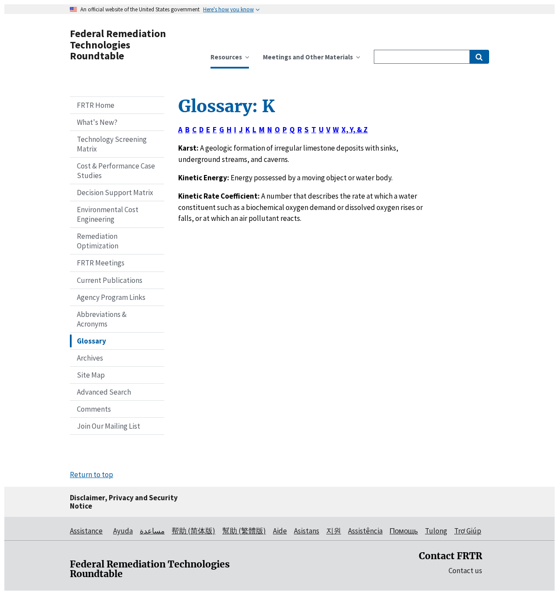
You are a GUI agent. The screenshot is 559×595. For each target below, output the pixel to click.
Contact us (465, 570)
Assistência (365, 531)
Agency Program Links (111, 297)
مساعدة (152, 531)
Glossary (91, 341)
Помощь (404, 531)
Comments (94, 409)
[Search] (479, 57)
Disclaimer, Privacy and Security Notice (124, 502)
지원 (333, 531)
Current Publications (109, 280)
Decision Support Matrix (115, 192)
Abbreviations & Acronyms (102, 319)
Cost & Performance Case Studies (116, 170)
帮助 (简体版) (193, 531)
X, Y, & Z (355, 129)
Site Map (91, 375)
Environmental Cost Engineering (107, 214)
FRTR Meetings (100, 263)
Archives (90, 358)
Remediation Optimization (97, 241)
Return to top (91, 474)
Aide (280, 531)
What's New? (97, 122)
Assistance (86, 531)
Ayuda (123, 531)
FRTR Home (95, 105)
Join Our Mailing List (108, 426)
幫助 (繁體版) (244, 531)
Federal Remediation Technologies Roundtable (118, 44)
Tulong (436, 531)
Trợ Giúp (467, 531)
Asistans (306, 531)
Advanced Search (104, 392)
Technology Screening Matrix (112, 144)
